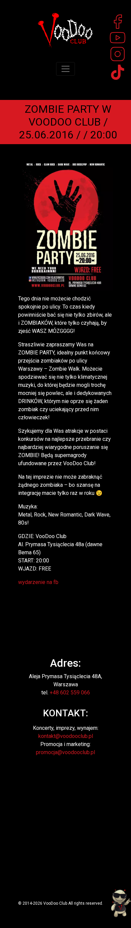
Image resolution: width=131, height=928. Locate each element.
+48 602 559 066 (70, 692)
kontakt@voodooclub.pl (65, 736)
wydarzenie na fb (38, 582)
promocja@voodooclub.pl (65, 752)
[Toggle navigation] (65, 69)
